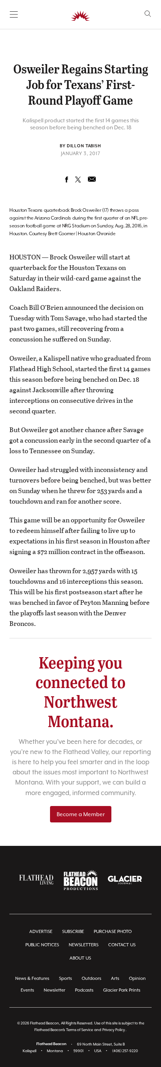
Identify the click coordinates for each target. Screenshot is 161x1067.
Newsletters (83, 944)
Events (27, 990)
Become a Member (81, 814)
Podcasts (84, 990)
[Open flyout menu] (13, 14)
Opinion (137, 978)
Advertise (40, 931)
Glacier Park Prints (121, 990)
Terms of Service (79, 1030)
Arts (115, 978)
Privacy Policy (113, 1030)
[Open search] (148, 14)
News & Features (32, 978)
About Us (80, 958)
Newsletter (54, 990)
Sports (65, 978)
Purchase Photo (113, 931)
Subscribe (73, 931)
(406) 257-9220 (125, 1051)
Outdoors (91, 978)
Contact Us (122, 944)
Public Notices (42, 944)
